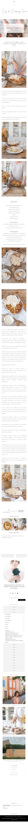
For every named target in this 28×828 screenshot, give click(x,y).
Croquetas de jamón (8, 638)
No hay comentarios (6, 512)
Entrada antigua (21, 555)
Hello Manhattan (18, 816)
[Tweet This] (13, 511)
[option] (14, 28)
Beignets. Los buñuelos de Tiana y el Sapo (14, 735)
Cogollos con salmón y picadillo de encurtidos (13, 636)
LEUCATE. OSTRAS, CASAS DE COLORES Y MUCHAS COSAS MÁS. (14, 705)
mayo (6, 626)
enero (6, 642)
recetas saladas (14, 774)
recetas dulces (14, 772)
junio (6, 624)
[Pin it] (16, 511)
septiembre (8, 620)
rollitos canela (21, 511)
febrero (7, 630)
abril (6, 628)
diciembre (7, 614)
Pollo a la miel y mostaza (9, 631)
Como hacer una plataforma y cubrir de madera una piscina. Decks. (14, 761)
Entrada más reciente (7, 555)
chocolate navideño (14, 28)
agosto (7, 622)
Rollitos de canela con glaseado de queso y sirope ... (14, 635)
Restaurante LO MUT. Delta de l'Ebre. (11, 634)
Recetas (23, 510)
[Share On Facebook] (11, 511)
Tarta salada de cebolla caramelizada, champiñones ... (14, 640)
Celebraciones (14, 767)
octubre (7, 618)
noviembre (8, 616)
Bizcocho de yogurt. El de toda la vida (11, 633)
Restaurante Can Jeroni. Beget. (10, 639)
